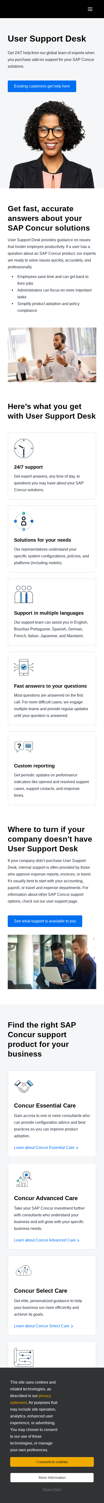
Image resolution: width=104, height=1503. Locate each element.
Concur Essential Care (45, 1105)
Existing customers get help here (42, 86)
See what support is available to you (45, 921)
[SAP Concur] (30, 9)
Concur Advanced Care (46, 1198)
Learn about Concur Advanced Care (45, 1240)
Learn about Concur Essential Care (44, 1147)
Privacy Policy (52, 1489)
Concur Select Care (40, 1290)
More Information (52, 1477)
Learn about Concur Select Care (41, 1326)
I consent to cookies (52, 1462)
